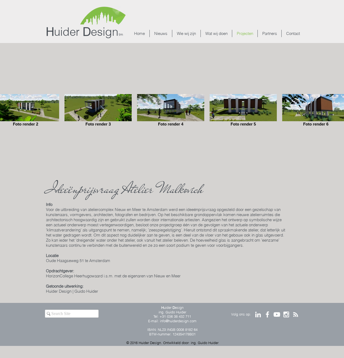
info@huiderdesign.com (178, 321)
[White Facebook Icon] (267, 314)
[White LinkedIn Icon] (258, 314)
